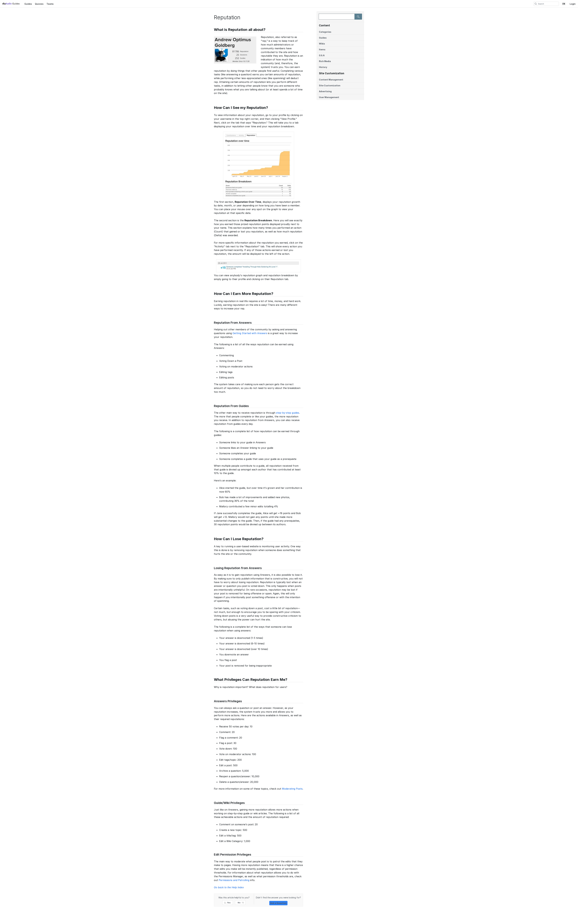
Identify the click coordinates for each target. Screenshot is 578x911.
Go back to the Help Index (229, 887)
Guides (28, 4)
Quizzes (39, 4)
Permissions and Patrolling (234, 880)
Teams (50, 4)
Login (573, 4)
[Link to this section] (212, 30)
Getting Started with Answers (250, 333)
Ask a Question (278, 903)
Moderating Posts (292, 788)
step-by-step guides (287, 412)
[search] (536, 4)
